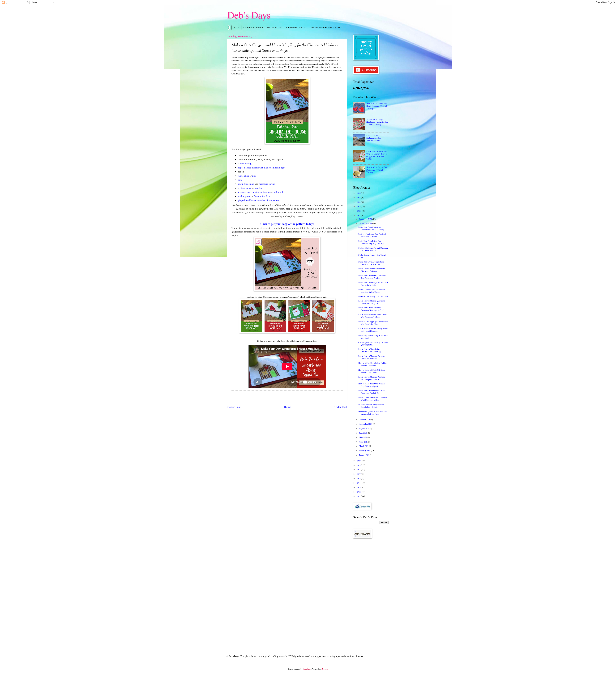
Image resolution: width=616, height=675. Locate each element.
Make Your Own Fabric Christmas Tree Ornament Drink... (372, 276)
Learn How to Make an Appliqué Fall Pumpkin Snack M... (371, 378)
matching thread (267, 183)
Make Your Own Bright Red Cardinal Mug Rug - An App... (371, 242)
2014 (359, 482)
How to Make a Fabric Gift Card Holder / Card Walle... (371, 371)
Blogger (324, 668)
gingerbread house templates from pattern (258, 200)
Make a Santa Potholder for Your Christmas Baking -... (371, 269)
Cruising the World (253, 27)
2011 (359, 496)
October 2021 (364, 419)
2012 (359, 491)
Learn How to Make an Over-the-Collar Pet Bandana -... (371, 357)
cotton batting (245, 163)
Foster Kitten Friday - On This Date (373, 296)
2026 (359, 193)
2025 (359, 197)
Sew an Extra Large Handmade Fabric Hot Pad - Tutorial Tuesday (377, 122)
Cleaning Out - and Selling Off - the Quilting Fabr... (373, 343)
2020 (359, 460)
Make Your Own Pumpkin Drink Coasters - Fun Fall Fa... (371, 391)
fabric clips (243, 175)
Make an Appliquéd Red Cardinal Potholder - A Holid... (372, 235)
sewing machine (246, 183)
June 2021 (363, 432)
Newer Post (233, 407)
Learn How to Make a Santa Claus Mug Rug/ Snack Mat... (372, 315)
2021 (359, 215)
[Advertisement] (371, 592)
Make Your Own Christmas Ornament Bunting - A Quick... (372, 308)
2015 (359, 478)
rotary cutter (253, 192)
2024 (359, 202)
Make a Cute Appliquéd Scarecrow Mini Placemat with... (372, 398)
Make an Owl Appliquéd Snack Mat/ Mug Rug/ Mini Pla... (373, 322)
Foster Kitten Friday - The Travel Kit (372, 256)
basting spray (244, 188)
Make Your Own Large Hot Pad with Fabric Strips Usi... (373, 283)
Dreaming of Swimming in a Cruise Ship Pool (373, 336)
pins (254, 175)
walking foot (244, 196)
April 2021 (363, 441)
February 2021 (365, 450)
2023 (359, 206)
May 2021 (363, 437)
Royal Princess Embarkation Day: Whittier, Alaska (373, 138)
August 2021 (364, 428)
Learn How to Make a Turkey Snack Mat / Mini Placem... (373, 329)
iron (240, 179)
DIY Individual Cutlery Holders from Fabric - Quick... (371, 405)
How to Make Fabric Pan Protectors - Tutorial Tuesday (376, 170)
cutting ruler (279, 192)
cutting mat (265, 192)
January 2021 (364, 455)
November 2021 (365, 223)
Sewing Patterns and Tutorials (326, 27)
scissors (241, 192)
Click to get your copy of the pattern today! (287, 224)
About (236, 27)
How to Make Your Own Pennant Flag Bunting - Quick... (371, 384)
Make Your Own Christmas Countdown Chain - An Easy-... (372, 228)
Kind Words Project (296, 27)
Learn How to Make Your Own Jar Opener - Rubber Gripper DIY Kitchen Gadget (376, 155)
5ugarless (307, 668)
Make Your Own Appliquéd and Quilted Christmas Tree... (371, 263)
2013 (359, 487)
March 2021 (364, 446)
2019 (359, 465)
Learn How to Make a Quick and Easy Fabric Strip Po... (371, 302)
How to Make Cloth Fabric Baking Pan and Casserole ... (372, 364)
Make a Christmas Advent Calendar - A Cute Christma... (373, 249)
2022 (359, 210)
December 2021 (365, 219)
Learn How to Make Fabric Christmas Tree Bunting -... (370, 350)
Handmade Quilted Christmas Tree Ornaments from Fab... (372, 412)
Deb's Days (248, 14)
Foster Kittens (274, 27)
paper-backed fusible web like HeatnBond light (261, 167)
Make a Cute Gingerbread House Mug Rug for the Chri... (371, 290)
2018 (359, 469)
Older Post (340, 407)
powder (258, 188)
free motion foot (262, 196)
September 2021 (366, 423)
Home (287, 407)
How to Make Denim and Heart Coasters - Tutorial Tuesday (376, 106)
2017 (359, 474)
